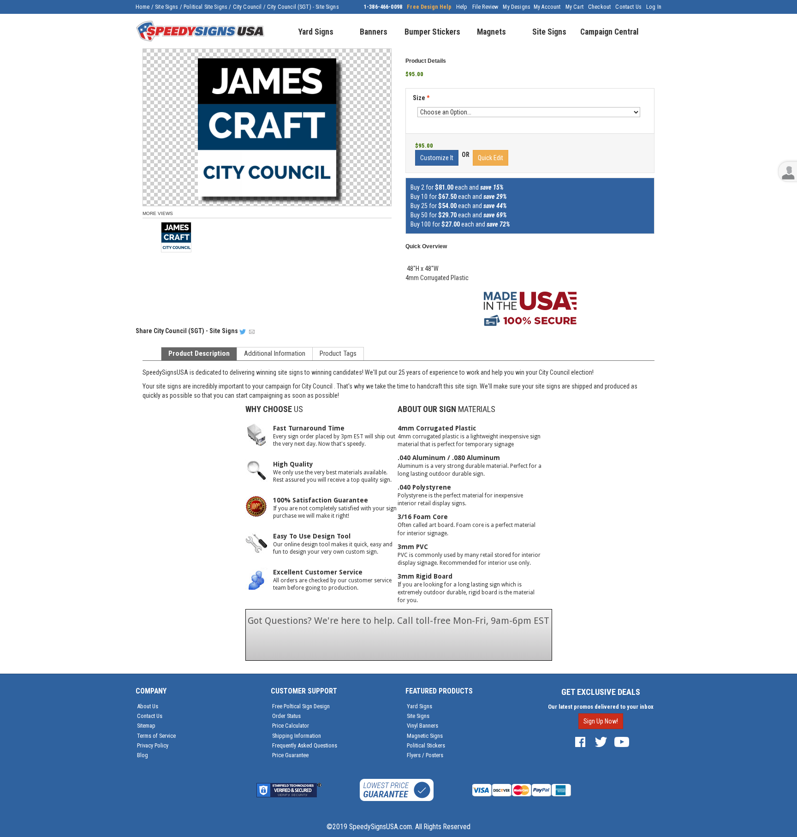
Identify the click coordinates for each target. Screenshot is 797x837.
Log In (653, 7)
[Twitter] (601, 741)
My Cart (574, 7)
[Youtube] (621, 741)
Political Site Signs (205, 7)
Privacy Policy (152, 745)
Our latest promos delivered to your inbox (601, 706)
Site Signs (166, 7)
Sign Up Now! (600, 721)
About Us (147, 706)
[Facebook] (580, 741)
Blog (142, 755)
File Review (485, 7)
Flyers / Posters (425, 755)
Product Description (199, 353)
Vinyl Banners (422, 725)
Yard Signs (419, 706)
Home (143, 7)
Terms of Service (156, 735)
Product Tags (338, 353)
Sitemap (146, 725)
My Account (547, 7)
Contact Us (628, 7)
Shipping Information (296, 735)
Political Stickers (426, 745)
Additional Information (274, 353)
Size (421, 98)
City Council (247, 7)
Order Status (286, 715)
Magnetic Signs (425, 735)
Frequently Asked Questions (304, 745)
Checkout (599, 7)
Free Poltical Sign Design (301, 706)
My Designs (516, 7)
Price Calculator (290, 725)
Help (462, 7)
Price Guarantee (290, 755)
